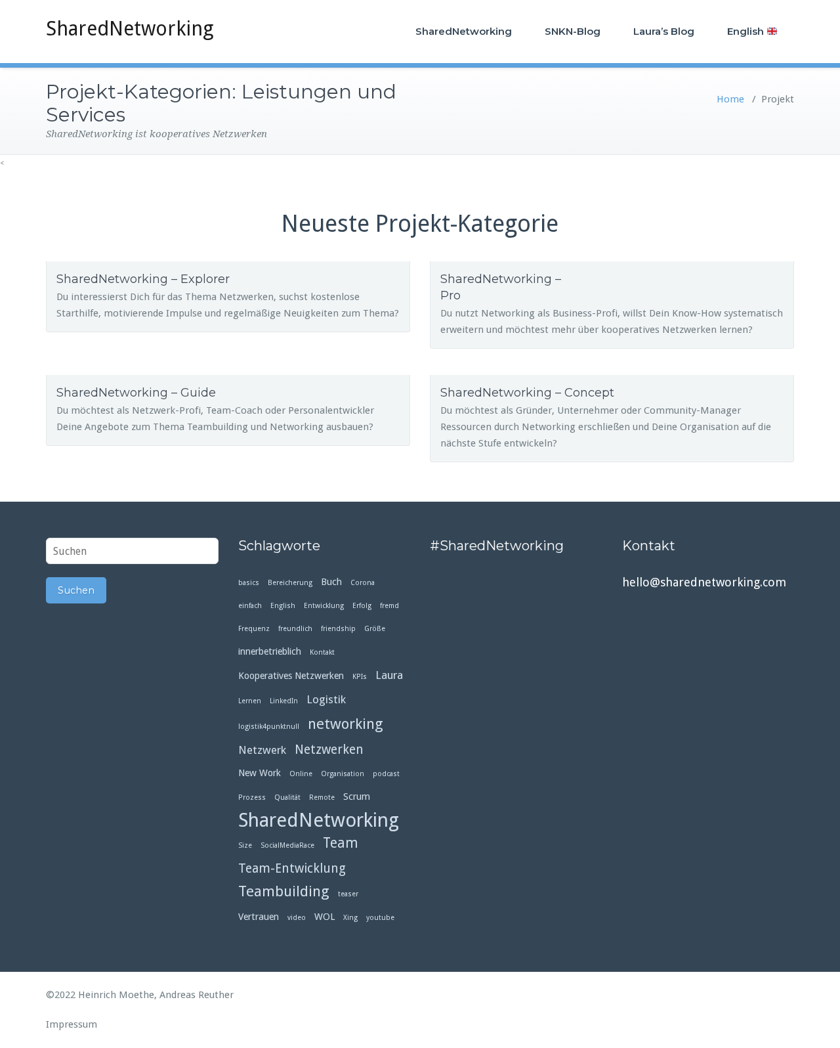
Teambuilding (283, 891)
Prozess (252, 797)
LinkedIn (284, 701)
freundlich (295, 628)
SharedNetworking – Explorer (143, 279)
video (296, 917)
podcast (386, 774)
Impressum (71, 1024)
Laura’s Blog (663, 31)
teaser (348, 894)
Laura (389, 675)
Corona (362, 583)
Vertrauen (258, 916)
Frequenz (254, 628)
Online (300, 774)
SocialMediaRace (287, 845)
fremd (389, 605)
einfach (250, 605)
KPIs (359, 676)
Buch (331, 582)
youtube (380, 917)
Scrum (356, 796)
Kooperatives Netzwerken (291, 675)
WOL (324, 916)
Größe (374, 628)
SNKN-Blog (572, 31)
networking (345, 724)
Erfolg (361, 605)
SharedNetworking (129, 28)
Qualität (287, 797)
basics (248, 583)
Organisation (342, 774)
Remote (322, 797)
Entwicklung (324, 605)
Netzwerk (262, 749)
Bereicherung (290, 583)
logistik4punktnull (268, 726)
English (746, 31)
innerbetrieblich (269, 651)
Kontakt (322, 652)
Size (245, 845)
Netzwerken (329, 749)
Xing (350, 917)
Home (730, 99)
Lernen (249, 701)
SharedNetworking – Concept (527, 392)
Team (340, 843)
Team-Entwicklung (292, 868)
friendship (338, 628)
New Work (259, 773)
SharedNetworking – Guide (136, 392)
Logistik (326, 699)
